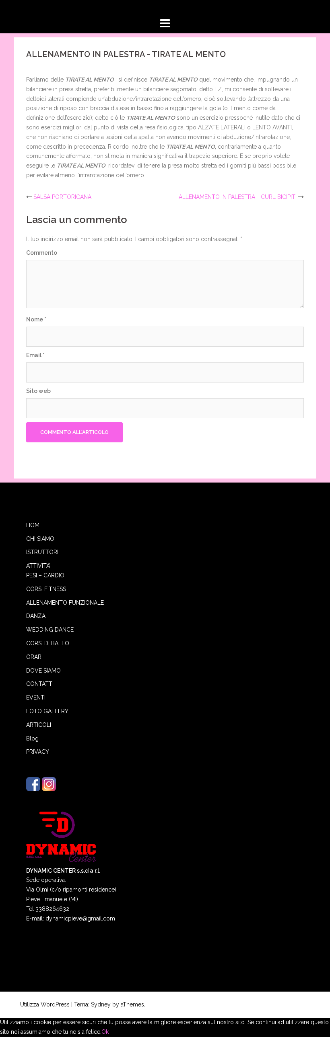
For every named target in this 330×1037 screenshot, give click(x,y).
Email (35, 355)
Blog (32, 738)
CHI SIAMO (40, 539)
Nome (36, 319)
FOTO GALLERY (47, 711)
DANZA (35, 616)
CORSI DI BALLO (47, 643)
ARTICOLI (38, 725)
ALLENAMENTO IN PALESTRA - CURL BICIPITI (238, 197)
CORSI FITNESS (46, 589)
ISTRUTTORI (42, 552)
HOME (34, 525)
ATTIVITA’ (38, 565)
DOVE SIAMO (43, 670)
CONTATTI (40, 684)
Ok (105, 1032)
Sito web (38, 391)
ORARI (34, 657)
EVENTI (35, 697)
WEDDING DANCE (50, 629)
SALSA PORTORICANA (62, 197)
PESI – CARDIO (45, 575)
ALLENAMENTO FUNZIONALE (65, 602)
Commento (41, 253)
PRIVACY (37, 752)
